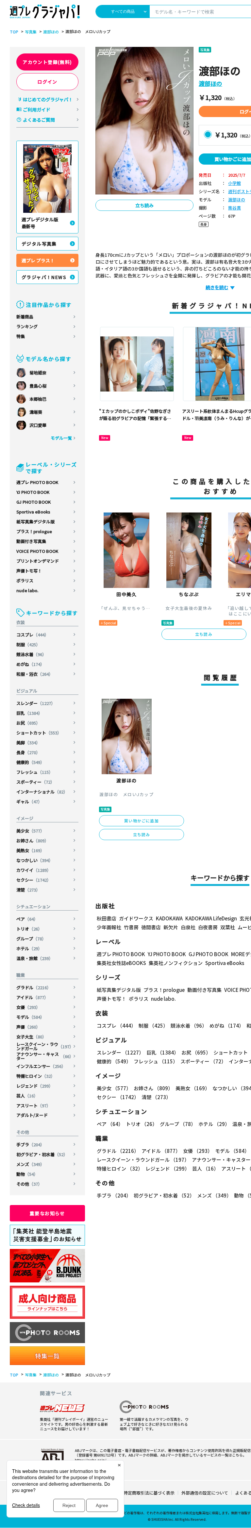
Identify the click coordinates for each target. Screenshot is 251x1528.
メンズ (30, 1164)
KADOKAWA (169, 918)
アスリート (33, 1105)
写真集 (31, 32)
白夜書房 (208, 927)
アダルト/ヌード (32, 1115)
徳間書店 (151, 927)
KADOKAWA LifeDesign (211, 918)
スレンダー (35, 703)
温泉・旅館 (34, 958)
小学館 (234, 183)
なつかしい (34, 860)
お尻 (28, 723)
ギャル (29, 801)
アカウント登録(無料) (47, 62)
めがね (30, 664)
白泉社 (188, 927)
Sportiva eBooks (33, 512)
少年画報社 (109, 927)
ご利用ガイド (36, 109)
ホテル (29, 948)
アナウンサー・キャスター (45, 1056)
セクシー (33, 880)
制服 (28, 644)
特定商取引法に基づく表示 (149, 1493)
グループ (31, 938)
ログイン (47, 81)
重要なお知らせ (47, 1213)
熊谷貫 (234, 208)
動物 (27, 1174)
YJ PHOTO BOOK (32, 492)
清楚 (28, 890)
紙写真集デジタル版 (35, 521)
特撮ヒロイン (35, 1076)
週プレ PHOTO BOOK (37, 482)
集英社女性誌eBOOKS (121, 962)
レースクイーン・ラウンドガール (45, 1046)
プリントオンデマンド (37, 561)
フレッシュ (34, 772)
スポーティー (35, 782)
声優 (28, 1027)
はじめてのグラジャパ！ (48, 99)
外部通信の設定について (204, 1493)
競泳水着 (31, 654)
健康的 (30, 762)
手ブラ (30, 1144)
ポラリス (24, 580)
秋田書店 (106, 918)
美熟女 (30, 850)
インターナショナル (42, 792)
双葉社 (227, 927)
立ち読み (144, 205)
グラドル (33, 987)
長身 (28, 752)
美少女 (30, 831)
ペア (27, 919)
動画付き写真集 (31, 541)
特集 (20, 336)
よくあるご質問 (39, 119)
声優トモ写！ (29, 571)
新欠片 (170, 927)
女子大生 (31, 1037)
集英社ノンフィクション (176, 962)
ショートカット (38, 733)
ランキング (27, 326)
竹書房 (131, 927)
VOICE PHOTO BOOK (37, 551)
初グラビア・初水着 (42, 1154)
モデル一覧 (61, 438)
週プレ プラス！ (38, 260)
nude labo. (27, 590)
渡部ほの (51, 32)
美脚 (28, 742)
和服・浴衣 (34, 674)
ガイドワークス (136, 918)
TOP (14, 32)
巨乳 (29, 713)
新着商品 (24, 316)
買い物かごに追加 (141, 820)
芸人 (27, 1096)
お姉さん (32, 840)
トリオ (29, 929)
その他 (29, 1184)
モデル (30, 1017)
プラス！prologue (34, 531)
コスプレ (32, 635)
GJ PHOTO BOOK (33, 502)
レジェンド (34, 1086)
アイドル (32, 997)
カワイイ (33, 870)
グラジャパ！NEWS (44, 277)
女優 (28, 1007)
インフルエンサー (41, 1066)
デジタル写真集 (39, 243)
